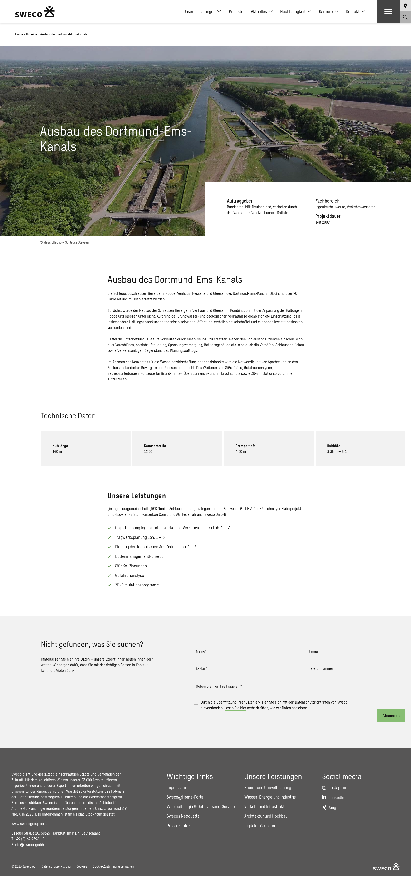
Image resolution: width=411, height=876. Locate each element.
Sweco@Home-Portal (185, 797)
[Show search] (405, 17)
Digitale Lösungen (259, 825)
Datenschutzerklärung (56, 866)
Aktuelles (259, 11)
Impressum (176, 787)
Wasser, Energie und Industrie (270, 797)
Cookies (81, 866)
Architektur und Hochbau (266, 816)
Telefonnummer (321, 668)
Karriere (326, 11)
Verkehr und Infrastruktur (266, 806)
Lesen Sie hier (235, 708)
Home (19, 34)
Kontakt (353, 11)
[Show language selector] (405, 5)
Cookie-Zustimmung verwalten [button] (113, 866)
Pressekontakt (179, 825)
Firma (313, 651)
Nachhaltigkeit (293, 11)
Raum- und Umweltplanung (267, 787)
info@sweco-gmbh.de (31, 844)
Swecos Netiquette (183, 816)
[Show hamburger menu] (388, 11)
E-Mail (201, 668)
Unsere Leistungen (199, 11)
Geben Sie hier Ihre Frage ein (219, 686)
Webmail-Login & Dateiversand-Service (201, 806)
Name (201, 651)
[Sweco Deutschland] (35, 11)
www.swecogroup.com (29, 823)
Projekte (236, 11)
